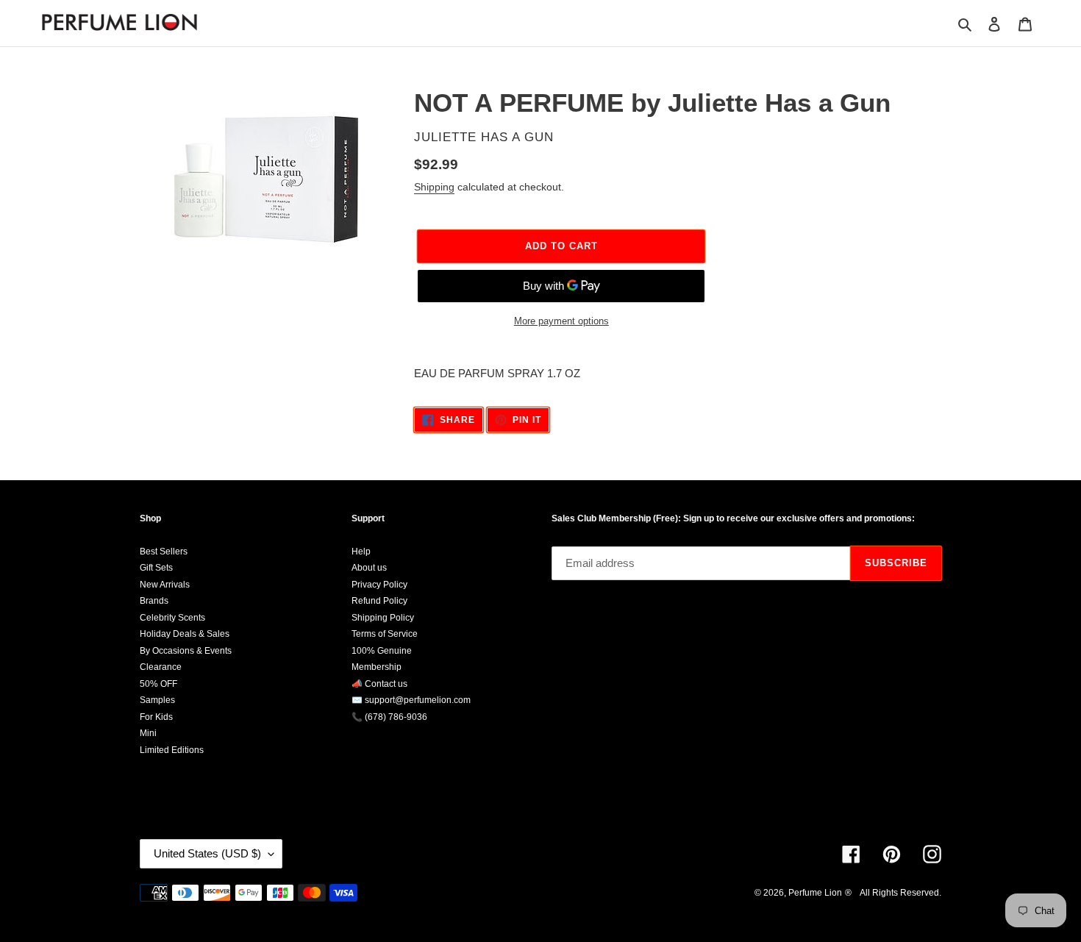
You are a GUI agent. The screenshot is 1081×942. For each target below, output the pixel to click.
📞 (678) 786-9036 (389, 717)
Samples (157, 700)
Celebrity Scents (172, 618)
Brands (154, 601)
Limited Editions (172, 750)
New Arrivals (165, 584)
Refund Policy (379, 601)
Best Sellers (164, 551)
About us (369, 568)
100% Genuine (382, 651)
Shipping (434, 187)
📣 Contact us (379, 684)
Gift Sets (156, 568)
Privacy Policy (379, 584)
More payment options (561, 321)
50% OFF (158, 684)
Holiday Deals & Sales (184, 634)
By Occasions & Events (186, 651)
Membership (377, 667)
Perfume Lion (815, 893)
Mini (148, 733)
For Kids (156, 717)
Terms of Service (385, 634)
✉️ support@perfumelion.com (411, 700)
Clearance (161, 667)
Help (361, 551)
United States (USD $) (207, 853)
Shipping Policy (383, 618)
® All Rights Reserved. (893, 893)
